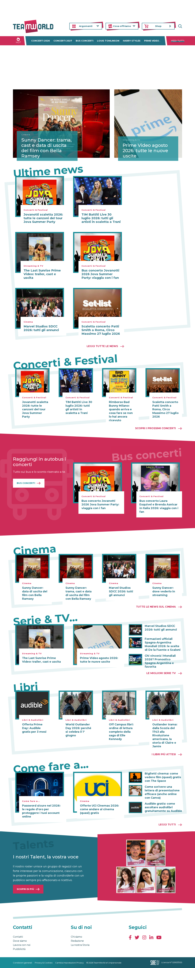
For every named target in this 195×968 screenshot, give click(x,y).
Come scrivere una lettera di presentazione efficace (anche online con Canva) (162, 792)
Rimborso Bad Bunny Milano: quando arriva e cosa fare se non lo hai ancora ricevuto (121, 411)
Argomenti (85, 26)
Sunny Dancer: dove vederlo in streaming (163, 591)
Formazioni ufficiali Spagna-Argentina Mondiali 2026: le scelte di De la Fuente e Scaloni (163, 644)
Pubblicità (19, 949)
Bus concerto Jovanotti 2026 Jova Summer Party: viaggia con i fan (100, 274)
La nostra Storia (80, 945)
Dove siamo (20, 940)
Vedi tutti (177, 40)
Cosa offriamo (122, 26)
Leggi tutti (167, 824)
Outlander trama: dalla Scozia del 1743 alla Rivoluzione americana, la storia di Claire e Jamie (164, 735)
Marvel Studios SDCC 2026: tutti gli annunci (41, 328)
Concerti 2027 (62, 40)
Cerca (179, 26)
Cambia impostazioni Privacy (69, 962)
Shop (158, 26)
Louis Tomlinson (108, 40)
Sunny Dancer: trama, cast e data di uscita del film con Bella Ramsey (46, 148)
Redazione (77, 940)
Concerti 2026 (40, 40)
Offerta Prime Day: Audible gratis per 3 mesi (34, 728)
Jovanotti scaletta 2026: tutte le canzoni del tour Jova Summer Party (43, 218)
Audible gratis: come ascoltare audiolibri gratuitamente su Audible (163, 807)
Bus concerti (84, 40)
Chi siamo (76, 936)
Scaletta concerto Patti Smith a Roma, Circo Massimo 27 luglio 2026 (101, 330)
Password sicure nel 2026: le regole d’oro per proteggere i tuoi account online (41, 811)
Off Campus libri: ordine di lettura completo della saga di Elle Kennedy (121, 732)
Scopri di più (25, 889)
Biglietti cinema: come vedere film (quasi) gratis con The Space (163, 777)
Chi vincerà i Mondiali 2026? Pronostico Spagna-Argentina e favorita (160, 661)
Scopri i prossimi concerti (155, 428)
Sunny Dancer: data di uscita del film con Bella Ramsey (34, 593)
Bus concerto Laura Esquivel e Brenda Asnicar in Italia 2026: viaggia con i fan (158, 506)
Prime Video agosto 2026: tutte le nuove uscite (145, 150)
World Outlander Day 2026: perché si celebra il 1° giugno (78, 730)
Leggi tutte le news (102, 346)
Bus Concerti (26, 483)
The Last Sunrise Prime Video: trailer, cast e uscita (42, 274)
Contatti (18, 936)
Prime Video (151, 40)
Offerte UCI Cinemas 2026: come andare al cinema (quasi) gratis (99, 809)
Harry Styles (131, 40)
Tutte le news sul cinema (156, 606)
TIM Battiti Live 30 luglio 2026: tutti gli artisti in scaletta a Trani (101, 218)
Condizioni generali (22, 962)
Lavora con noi (21, 945)
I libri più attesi (164, 754)
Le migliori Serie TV (161, 673)
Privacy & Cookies (43, 962)
